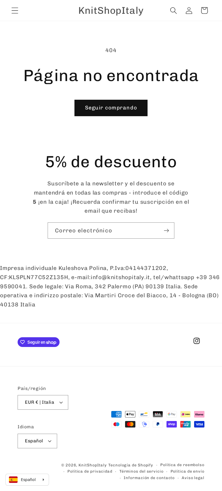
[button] (14, 10)
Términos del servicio (141, 471)
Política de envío (187, 471)
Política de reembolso (182, 465)
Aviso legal (193, 478)
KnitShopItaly (93, 465)
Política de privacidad (89, 471)
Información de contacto (149, 478)
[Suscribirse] (166, 230)
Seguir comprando (111, 108)
